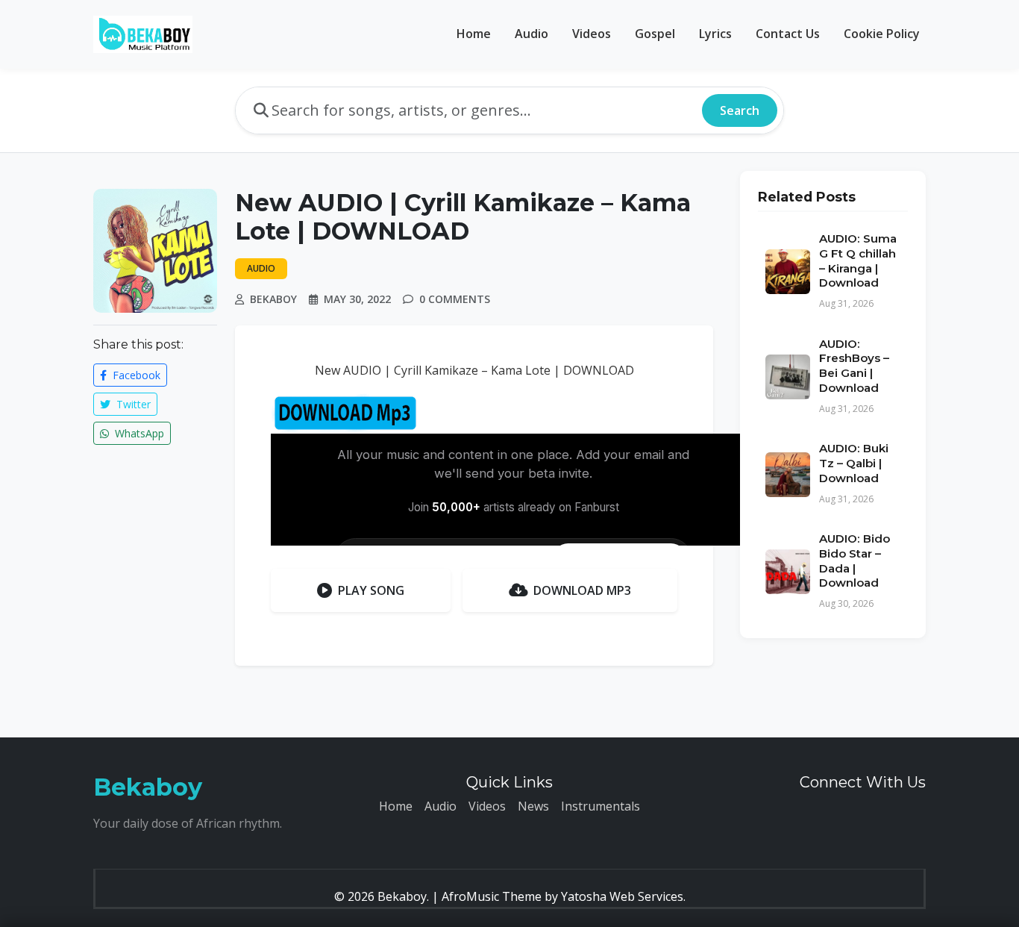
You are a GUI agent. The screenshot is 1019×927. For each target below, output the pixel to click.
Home (474, 33)
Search (739, 110)
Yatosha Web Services (622, 896)
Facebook (135, 375)
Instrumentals (600, 806)
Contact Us (788, 33)
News (533, 806)
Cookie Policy (882, 33)
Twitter (132, 404)
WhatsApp (138, 433)
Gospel (655, 33)
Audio (531, 33)
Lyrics (715, 33)
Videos (591, 33)
